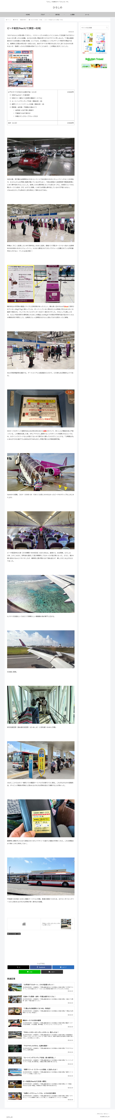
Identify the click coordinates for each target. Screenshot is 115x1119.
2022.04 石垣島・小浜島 (14, 933)
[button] (52, 972)
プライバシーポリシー (103, 1114)
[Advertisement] (24, 948)
